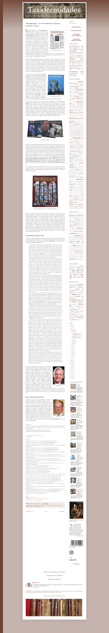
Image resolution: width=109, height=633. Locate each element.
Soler (71, 190)
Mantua (70, 237)
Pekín (70, 247)
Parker (81, 169)
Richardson (72, 176)
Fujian (71, 227)
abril (72, 350)
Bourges (70, 218)
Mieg (70, 161)
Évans (81, 208)
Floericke (70, 126)
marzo (73, 352)
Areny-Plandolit (74, 86)
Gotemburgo (72, 228)
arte (82, 46)
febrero (73, 354)
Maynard (75, 159)
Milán (77, 238)
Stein (72, 191)
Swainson (71, 192)
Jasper (81, 142)
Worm (81, 207)
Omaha (78, 243)
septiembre (74, 341)
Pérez (70, 174)
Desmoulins (80, 113)
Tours (75, 255)
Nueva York (74, 241)
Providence (75, 248)
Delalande (75, 113)
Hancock (78, 134)
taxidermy (35, 506)
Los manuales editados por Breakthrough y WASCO (35, 498)
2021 (72, 362)
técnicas (71, 75)
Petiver (81, 170)
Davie (77, 112)
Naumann (71, 166)
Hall (74, 134)
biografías (76, 48)
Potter (75, 173)
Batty (81, 88)
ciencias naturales (73, 49)
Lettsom (72, 151)
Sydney (72, 253)
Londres (72, 233)
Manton (77, 154)
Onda (81, 243)
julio (72, 345)
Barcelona (72, 215)
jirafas (73, 306)
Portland (81, 247)
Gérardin (70, 134)
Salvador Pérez (33, 503)
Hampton (70, 229)
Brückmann (80, 100)
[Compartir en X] (44, 503)
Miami (74, 238)
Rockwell (77, 176)
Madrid (77, 235)
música (77, 311)
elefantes (78, 296)
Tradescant (70, 197)
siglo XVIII (73, 275)
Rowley (81, 177)
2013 (72, 376)
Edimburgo (71, 224)
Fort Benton (81, 225)
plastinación (81, 312)
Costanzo (76, 107)
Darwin (79, 110)
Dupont (81, 118)
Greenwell (74, 133)
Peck (73, 170)
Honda (70, 138)
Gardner (79, 128)
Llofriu (70, 152)
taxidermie (31, 506)
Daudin (71, 112)
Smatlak (81, 188)
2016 (72, 371)
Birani (76, 92)
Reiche (80, 174)
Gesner (81, 129)
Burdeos (70, 219)
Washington (72, 259)
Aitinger (74, 81)
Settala (80, 185)
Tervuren (76, 253)
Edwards (42, 505)
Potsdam (70, 248)
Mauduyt (72, 158)
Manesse (71, 154)
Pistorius (74, 171)
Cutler (74, 109)
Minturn (74, 161)
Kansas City (81, 229)
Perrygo (77, 170)
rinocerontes (80, 314)
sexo (70, 316)
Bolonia (73, 216)
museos (71, 65)
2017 (72, 369)
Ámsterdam (81, 259)
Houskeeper (75, 139)
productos (78, 68)
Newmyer (77, 166)
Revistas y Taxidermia (33, 500)
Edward (80, 121)
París (75, 245)
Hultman (80, 139)
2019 (72, 365)
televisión (80, 318)
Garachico (74, 128)
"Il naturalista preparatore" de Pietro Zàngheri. (79, 433)
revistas (51, 505)
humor (80, 304)
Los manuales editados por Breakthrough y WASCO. (77, 334)
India (74, 229)
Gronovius (80, 133)
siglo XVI (71, 272)
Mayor (78, 159)
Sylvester (76, 192)
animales (80, 284)
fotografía (73, 300)
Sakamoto (76, 181)
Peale (70, 170)
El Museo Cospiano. (78, 385)
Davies (81, 112)
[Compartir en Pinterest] (47, 503)
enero (73, 356)
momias (72, 311)
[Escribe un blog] (43, 503)
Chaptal (81, 105)
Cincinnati (77, 221)
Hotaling (70, 139)
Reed (75, 174)
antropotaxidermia (73, 46)
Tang (78, 194)
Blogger (63, 595)
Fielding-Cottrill (76, 125)
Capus (70, 105)
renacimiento (80, 269)
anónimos (74, 286)
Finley (81, 125)
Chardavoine (71, 106)
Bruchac (74, 100)
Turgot (75, 197)
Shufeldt (82, 187)
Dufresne (73, 118)
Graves (70, 133)
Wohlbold (82, 206)
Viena (70, 257)
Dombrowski (71, 116)
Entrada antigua (62, 511)
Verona (81, 256)
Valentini (79, 197)
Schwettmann (77, 184)
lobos (73, 307)
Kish (77, 145)
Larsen (80, 148)
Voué (75, 257)
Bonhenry (77, 95)
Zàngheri (70, 208)
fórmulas (79, 55)
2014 (72, 374)
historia (45, 505)
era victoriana (76, 267)
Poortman (71, 173)
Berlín (80, 215)
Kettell (70, 145)
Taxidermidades (29, 591)
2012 (72, 378)
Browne (79, 98)
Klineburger (81, 145)
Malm (80, 152)
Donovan (76, 116)
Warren (80, 257)
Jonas (77, 144)
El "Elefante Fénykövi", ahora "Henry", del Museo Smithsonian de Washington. (80, 398)
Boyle (81, 96)
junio (73, 347)
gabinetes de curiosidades (75, 57)
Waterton (72, 204)
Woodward (76, 207)
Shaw (78, 187)
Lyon (72, 236)
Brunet (77, 100)
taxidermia (28, 506)
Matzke (81, 156)
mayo (73, 349)
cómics (81, 292)
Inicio (46, 511)
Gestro (74, 130)
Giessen (74, 227)
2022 (72, 360)
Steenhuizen (81, 190)
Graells (72, 132)
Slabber (74, 188)
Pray (81, 173)
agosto (73, 343)
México (74, 239)
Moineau (78, 161)
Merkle (71, 160)
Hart (82, 134)
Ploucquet (80, 171)
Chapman (77, 105)
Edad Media (77, 266)
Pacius (73, 169)
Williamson (39, 506)
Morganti (82, 161)
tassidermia (61, 505)
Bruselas (74, 218)
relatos (73, 314)
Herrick (76, 136)
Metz (71, 238)
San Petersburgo (78, 251)
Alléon (70, 85)
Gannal (70, 128)
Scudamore (81, 184)
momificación (81, 62)
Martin (75, 156)
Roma (75, 249)
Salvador (80, 181)
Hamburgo (79, 228)
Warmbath (80, 202)
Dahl (77, 109)
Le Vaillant (73, 149)
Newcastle (80, 239)
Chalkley (73, 105)
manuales (80, 61)
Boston (77, 216)
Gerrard (77, 129)
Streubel (81, 191)
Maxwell (70, 159)
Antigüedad (71, 266)
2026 (72, 325)
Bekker (70, 90)
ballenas (80, 286)
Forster (74, 126)
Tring (81, 255)
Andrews (74, 85)
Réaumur (79, 179)
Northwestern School (73, 284)
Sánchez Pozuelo (72, 194)
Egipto (75, 224)
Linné (78, 151)
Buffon (70, 102)
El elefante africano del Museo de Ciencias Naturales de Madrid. (80, 491)
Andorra (70, 213)
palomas (72, 312)
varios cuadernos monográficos (43, 168)
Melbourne (81, 237)
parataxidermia (80, 67)
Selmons (76, 185)
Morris (72, 163)
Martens (70, 156)
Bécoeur (80, 101)
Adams (70, 81)
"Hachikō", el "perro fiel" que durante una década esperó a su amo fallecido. (80, 422)
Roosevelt (74, 177)
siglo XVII (79, 272)
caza (76, 287)
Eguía (79, 122)
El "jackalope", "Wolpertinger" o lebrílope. (79, 468)
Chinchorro (72, 221)
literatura (72, 61)
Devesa (70, 115)
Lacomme (71, 148)
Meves (81, 160)
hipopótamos (74, 304)
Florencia (76, 225)
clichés (77, 289)
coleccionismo (72, 290)
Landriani (76, 148)
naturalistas (79, 65)
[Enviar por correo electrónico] (42, 503)
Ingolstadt (77, 229)
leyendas (81, 306)
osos (82, 311)
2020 (72, 363)
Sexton (76, 187)
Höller (81, 141)
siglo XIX (75, 270)
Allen (81, 83)
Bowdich (76, 96)
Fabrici (70, 125)
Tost (81, 196)
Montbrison (80, 238)
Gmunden (82, 227)
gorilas (81, 300)
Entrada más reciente (29, 511)
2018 (72, 367)
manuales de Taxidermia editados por (49, 153)
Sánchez (81, 192)
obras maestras (72, 67)
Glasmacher (78, 130)
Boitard (81, 94)
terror (73, 320)
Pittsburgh (76, 247)
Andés (78, 85)
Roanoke (80, 248)
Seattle (77, 252)
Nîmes (70, 243)
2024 (72, 328)
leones (77, 306)
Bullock (74, 102)
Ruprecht (72, 179)
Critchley (70, 109)
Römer (73, 181)
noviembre (74, 332)
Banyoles (80, 213)
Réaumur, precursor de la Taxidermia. (79, 479)
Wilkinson (72, 206)
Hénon (76, 141)
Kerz (81, 144)
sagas (79, 69)
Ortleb (70, 169)
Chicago (77, 220)
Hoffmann (80, 136)
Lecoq (82, 149)
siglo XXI (57, 505)
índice (78, 319)
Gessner (70, 130)
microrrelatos (81, 309)
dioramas (79, 52)
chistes (80, 287)
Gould (82, 130)
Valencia (74, 256)
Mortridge (76, 163)
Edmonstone (72, 121)
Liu (81, 151)
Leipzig (80, 231)
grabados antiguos (77, 302)
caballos (71, 287)
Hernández (72, 136)
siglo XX (53, 505)
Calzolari (79, 104)
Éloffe (78, 208)
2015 (72, 373)
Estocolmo (80, 224)
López (75, 152)
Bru (70, 100)
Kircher (74, 145)
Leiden (75, 231)
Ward (71, 202)
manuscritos (74, 62)
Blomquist (31, 505)
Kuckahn (73, 147)
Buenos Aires (80, 218)
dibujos (74, 294)
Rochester (71, 249)
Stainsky (76, 190)
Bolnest (73, 95)
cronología (80, 290)
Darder (71, 110)
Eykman (81, 124)
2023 (72, 358)
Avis (80, 86)
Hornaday (76, 137)
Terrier (77, 196)
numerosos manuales (51, 166)
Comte (82, 106)
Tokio (81, 253)
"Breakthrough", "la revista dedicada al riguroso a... (76, 337)
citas (70, 289)
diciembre (73, 330)
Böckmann (74, 104)
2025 (72, 327)
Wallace (80, 200)
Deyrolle (75, 115)
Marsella (74, 237)
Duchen (81, 116)
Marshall (81, 154)
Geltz (74, 129)
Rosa (78, 177)
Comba (78, 106)
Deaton (72, 113)
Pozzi (78, 173)
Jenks (70, 144)
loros (79, 307)
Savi (74, 182)
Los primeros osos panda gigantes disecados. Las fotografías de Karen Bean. (80, 445)
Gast (82, 128)
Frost (81, 126)
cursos (76, 292)
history (48, 505)
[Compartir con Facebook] (46, 503)
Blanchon (81, 92)
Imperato (71, 142)
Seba (71, 185)
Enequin (76, 124)
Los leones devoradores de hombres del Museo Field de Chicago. (79, 409)
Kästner (80, 147)
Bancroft (71, 88)
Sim (71, 188)
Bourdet (72, 96)
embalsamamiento (72, 54)
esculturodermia (72, 55)
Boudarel (81, 95)
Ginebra (78, 227)
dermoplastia (72, 52)
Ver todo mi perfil (36, 587)
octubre (73, 339)
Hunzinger (70, 141)
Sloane (78, 188)
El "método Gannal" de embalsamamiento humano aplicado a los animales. (80, 457)
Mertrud (78, 160)
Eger (76, 122)
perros (76, 312)
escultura (80, 54)
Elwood (71, 124)
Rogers (81, 176)
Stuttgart (82, 252)
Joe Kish (28, 53)
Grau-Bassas (79, 132)
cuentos (71, 292)
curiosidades (73, 51)
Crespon (81, 107)
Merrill (74, 160)
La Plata (71, 231)
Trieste (78, 255)
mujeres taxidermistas (76, 63)
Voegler (76, 200)
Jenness (73, 144)
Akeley (80, 81)
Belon (74, 90)
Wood (72, 207)
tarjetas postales (78, 316)
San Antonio (79, 249)
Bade (82, 86)
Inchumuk (77, 142)
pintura (71, 68)
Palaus (77, 169)
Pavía (81, 245)
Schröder (71, 184)
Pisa (72, 247)
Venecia (77, 256)
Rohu (70, 177)
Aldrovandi (75, 83)
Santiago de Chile (72, 252)
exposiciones (72, 298)
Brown (73, 98)
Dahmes (39, 505)
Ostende (70, 245)
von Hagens (74, 208)
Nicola (81, 166)
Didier (81, 115)
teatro (73, 318)
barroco (81, 266)
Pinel (70, 171)
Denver (76, 222)
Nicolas (71, 168)
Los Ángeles (81, 233)
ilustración (71, 269)
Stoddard (76, 191)
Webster (80, 204)
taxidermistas (73, 74)
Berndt (73, 92)
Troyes (70, 256)
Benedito (79, 90)
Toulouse (70, 255)
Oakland (74, 243)
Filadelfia (71, 225)
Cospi (72, 107)
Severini (71, 187)
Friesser (78, 126)
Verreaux (76, 199)
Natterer (80, 164)
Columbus (81, 221)
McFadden (81, 159)
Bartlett (77, 88)
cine (81, 49)
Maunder (80, 157)
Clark (75, 106)
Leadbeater (78, 149)
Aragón (81, 85)
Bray (70, 98)
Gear (71, 129)
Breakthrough (35, 497)
